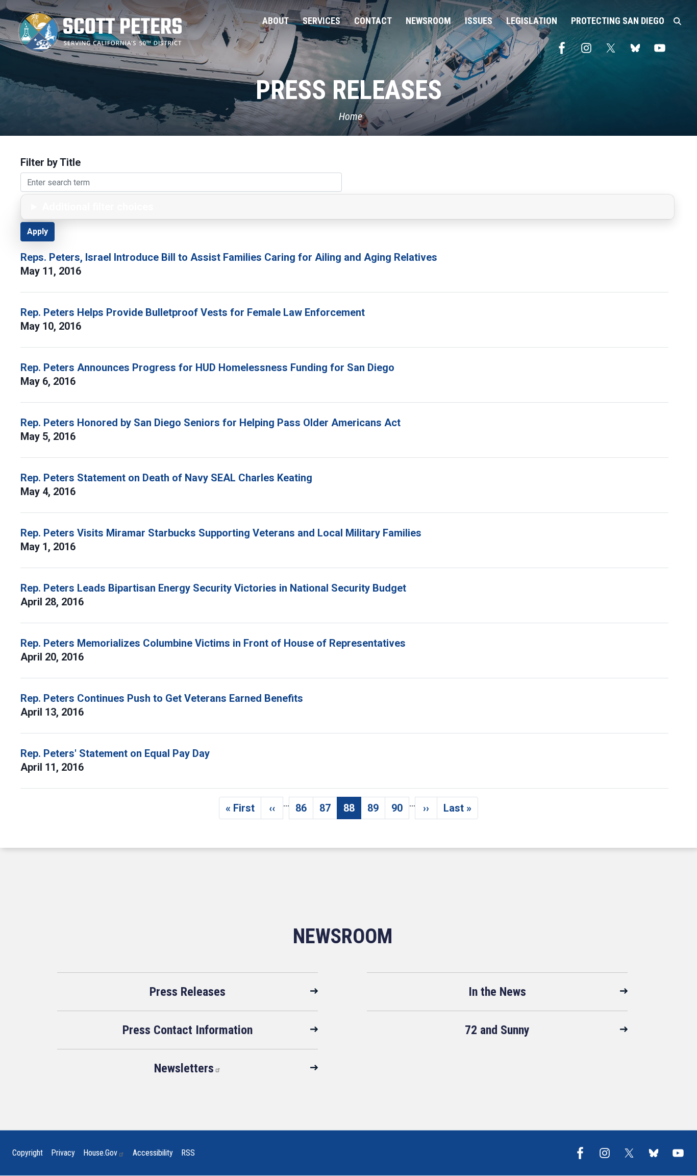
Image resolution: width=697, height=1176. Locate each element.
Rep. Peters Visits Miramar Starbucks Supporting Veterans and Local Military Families (220, 533)
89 (376, 810)
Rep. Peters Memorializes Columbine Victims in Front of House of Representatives (213, 643)
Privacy (63, 1153)
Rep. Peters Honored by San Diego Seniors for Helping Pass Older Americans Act (210, 422)
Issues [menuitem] (478, 20)
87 (328, 810)
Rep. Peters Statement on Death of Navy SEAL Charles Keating (166, 478)
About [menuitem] (275, 20)
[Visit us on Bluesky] (638, 48)
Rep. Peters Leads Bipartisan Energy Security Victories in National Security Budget (213, 588)
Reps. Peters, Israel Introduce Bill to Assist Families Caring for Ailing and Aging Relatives (228, 257)
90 (400, 810)
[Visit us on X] (613, 48)
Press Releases (188, 992)
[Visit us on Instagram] (589, 48)
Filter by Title (50, 162)
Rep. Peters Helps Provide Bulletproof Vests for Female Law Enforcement (192, 312)
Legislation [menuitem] (531, 20)
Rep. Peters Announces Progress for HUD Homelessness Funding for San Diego (207, 367)
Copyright (27, 1153)
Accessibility (153, 1153)
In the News (497, 992)
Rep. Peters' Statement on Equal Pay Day (115, 753)
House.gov (100, 1153)
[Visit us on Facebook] (564, 48)
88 (352, 810)
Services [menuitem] (321, 20)
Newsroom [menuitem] (428, 20)
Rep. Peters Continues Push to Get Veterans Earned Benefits (161, 698)
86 (304, 810)
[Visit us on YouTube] (662, 48)
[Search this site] (677, 21)
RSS (188, 1153)
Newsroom (342, 936)
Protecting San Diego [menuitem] (617, 20)
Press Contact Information (187, 1030)
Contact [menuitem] (373, 20)
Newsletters (184, 1068)
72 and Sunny (497, 1030)
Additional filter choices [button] (98, 207)
